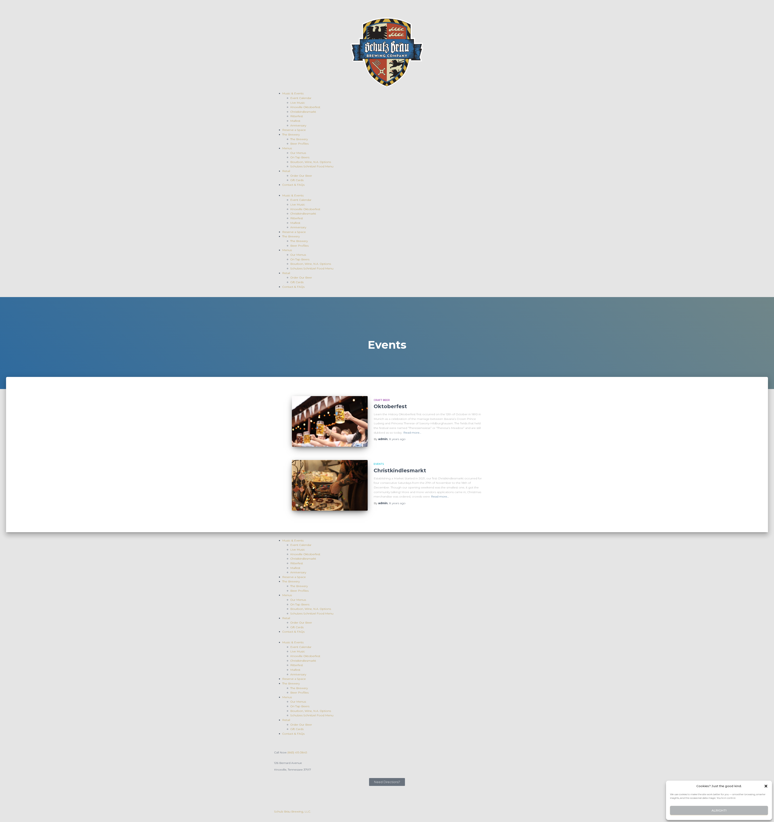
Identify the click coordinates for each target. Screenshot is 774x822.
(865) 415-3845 (297, 752)
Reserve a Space (294, 130)
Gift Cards (297, 180)
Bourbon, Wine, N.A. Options (310, 162)
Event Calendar (300, 98)
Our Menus (298, 153)
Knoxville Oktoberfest (305, 107)
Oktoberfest (390, 406)
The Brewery (291, 134)
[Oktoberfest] (330, 421)
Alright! (719, 810)
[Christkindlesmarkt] (330, 485)
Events (379, 463)
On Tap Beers (299, 157)
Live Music (297, 102)
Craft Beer (382, 400)
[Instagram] (290, 7)
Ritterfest (296, 116)
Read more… (412, 432)
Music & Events (293, 93)
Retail (286, 171)
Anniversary (298, 125)
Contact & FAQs (293, 185)
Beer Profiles (299, 143)
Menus (287, 148)
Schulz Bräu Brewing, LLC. (292, 811)
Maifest (295, 121)
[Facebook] (279, 7)
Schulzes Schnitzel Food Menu (311, 166)
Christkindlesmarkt (303, 112)
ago (397, 439)
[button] (766, 786)
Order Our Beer (301, 175)
